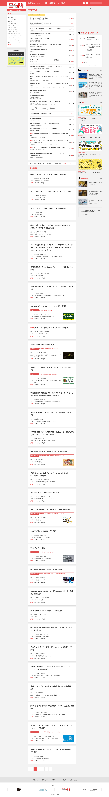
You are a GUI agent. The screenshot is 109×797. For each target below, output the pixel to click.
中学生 (50, 163)
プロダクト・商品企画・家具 (15, 35)
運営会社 (35, 780)
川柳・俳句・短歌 (12, 19)
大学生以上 (67, 163)
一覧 (101, 70)
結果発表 (52, 3)
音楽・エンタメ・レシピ (13, 43)
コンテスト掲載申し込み (17, 54)
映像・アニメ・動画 (12, 29)
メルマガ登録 (61, 3)
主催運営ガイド (54, 780)
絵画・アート (11, 21)
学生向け (10, 45)
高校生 (58, 163)
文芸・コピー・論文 (12, 17)
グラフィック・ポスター (13, 31)
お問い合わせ (73, 780)
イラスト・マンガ (12, 27)
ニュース (39, 3)
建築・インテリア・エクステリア (16, 37)
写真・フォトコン (12, 23)
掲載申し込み (45, 780)
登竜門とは (31, 3)
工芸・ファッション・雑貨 (14, 33)
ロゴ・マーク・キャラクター (15, 25)
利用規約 (64, 780)
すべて (33, 163)
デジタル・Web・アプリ (13, 41)
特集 (46, 3)
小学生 (41, 163)
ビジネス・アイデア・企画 (14, 39)
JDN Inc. (57, 794)
